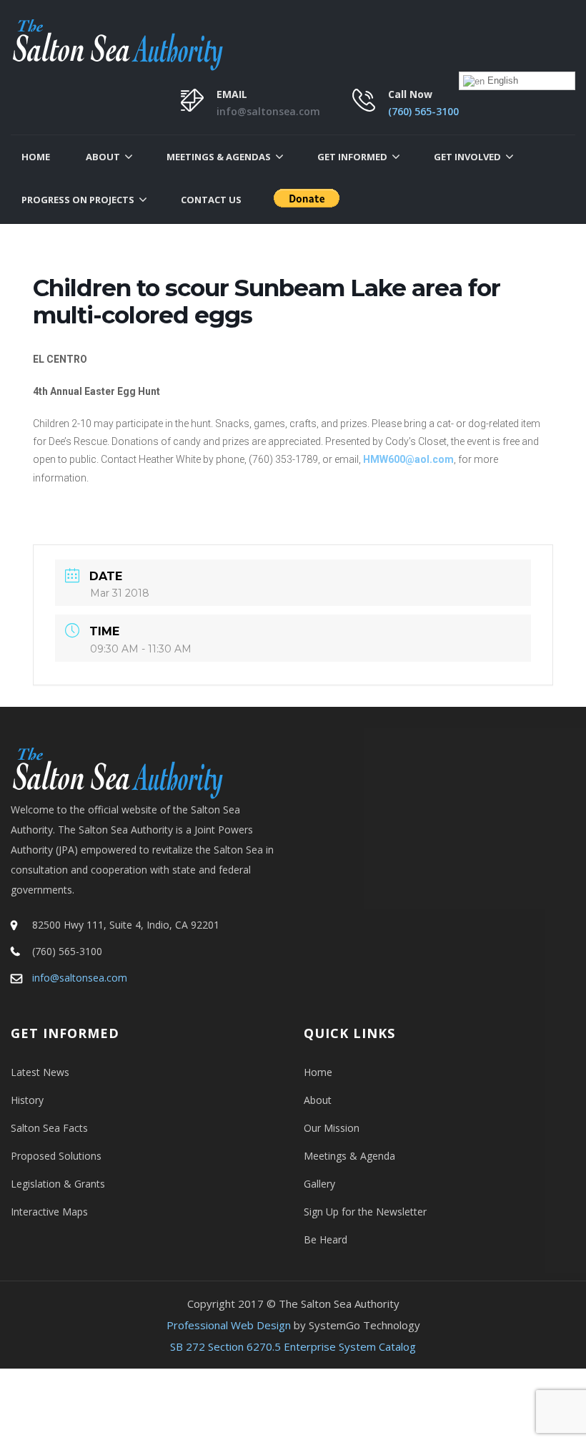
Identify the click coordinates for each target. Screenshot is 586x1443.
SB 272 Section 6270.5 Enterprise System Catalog (293, 1346)
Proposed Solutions (56, 1156)
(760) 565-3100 (423, 111)
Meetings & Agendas (219, 156)
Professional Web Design (229, 1325)
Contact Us (211, 199)
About (103, 156)
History (27, 1100)
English (501, 80)
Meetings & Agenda (349, 1156)
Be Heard (325, 1239)
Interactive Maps (49, 1211)
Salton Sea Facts (49, 1128)
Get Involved (467, 156)
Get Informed (352, 156)
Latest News (40, 1072)
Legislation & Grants (58, 1183)
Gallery (319, 1183)
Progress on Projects (77, 199)
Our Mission (331, 1128)
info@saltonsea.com (268, 111)
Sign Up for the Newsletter (365, 1211)
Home (35, 156)
